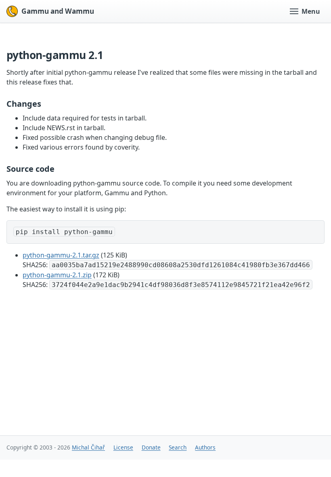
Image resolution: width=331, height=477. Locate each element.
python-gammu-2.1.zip (57, 274)
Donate (151, 447)
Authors (205, 447)
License (123, 447)
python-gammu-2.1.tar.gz (61, 255)
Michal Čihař (88, 447)
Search (177, 447)
